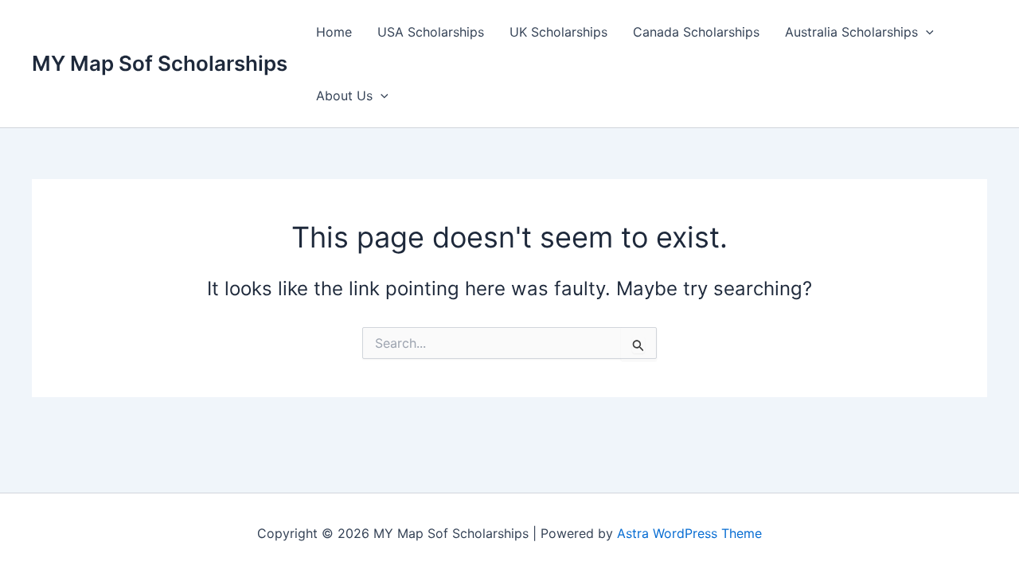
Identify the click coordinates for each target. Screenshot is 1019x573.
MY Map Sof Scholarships (159, 63)
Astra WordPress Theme (689, 533)
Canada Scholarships (696, 32)
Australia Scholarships (851, 32)
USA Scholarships (430, 32)
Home (334, 32)
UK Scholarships (558, 32)
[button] (926, 32)
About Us (344, 95)
